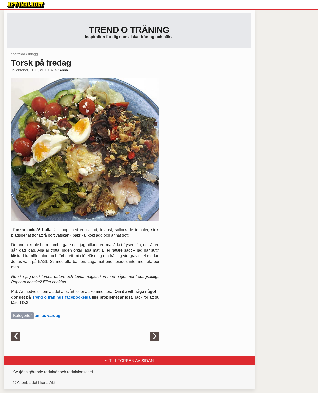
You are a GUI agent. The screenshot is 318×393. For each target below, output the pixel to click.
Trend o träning (129, 30)
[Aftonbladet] (26, 5)
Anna (63, 70)
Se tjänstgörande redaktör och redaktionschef (53, 372)
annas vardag (47, 315)
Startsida (18, 54)
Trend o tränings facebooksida (61, 297)
